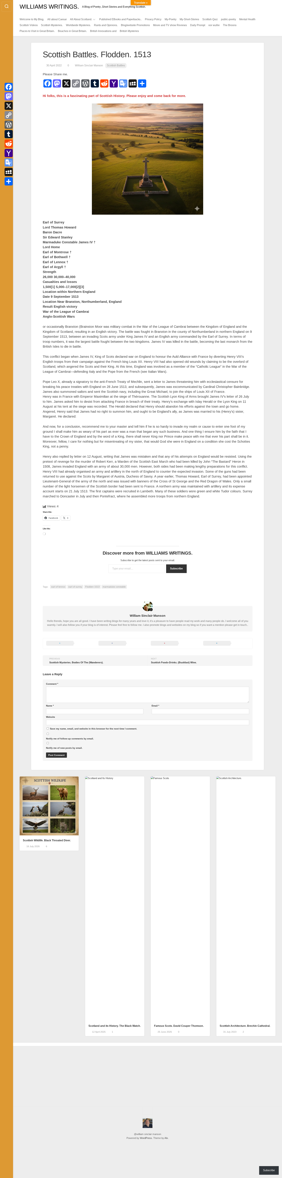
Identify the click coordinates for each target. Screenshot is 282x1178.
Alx (166, 1138)
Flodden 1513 (92, 586)
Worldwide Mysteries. (78, 25)
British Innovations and (103, 31)
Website (50, 717)
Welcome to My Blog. (32, 19)
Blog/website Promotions (135, 25)
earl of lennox (58, 586)
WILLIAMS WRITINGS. (49, 6)
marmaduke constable (114, 586)
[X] (8, 105)
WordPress (146, 1138)
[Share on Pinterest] (174, 643)
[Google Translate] (8, 162)
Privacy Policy (153, 19)
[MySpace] (8, 172)
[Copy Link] (8, 115)
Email (155, 705)
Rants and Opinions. (106, 25)
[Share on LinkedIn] (226, 643)
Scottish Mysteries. (52, 25)
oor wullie (214, 25)
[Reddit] (8, 143)
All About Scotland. (81, 19)
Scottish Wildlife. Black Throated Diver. (47, 840)
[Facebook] (8, 87)
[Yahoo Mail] (8, 153)
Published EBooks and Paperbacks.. (120, 19)
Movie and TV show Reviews (170, 25)
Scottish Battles (116, 65)
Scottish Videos (29, 25)
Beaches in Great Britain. (72, 31)
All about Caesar (57, 19)
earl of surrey (75, 586)
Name (50, 705)
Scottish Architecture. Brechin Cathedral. (245, 1025)
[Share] (8, 181)
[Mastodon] (8, 96)
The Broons (229, 25)
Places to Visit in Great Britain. (37, 31)
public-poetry (228, 19)
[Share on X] (69, 643)
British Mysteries (129, 31)
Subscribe (176, 568)
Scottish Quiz (210, 19)
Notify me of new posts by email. (64, 748)
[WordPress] (8, 124)
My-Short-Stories (189, 19)
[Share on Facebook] (121, 643)
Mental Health (247, 19)
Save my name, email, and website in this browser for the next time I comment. (93, 728)
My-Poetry (170, 19)
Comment (52, 684)
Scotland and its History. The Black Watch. (114, 1025)
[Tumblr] (8, 134)
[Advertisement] (49, 1077)
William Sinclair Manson (89, 65)
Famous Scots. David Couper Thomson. (179, 1025)
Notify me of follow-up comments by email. (70, 738)
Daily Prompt (197, 25)
